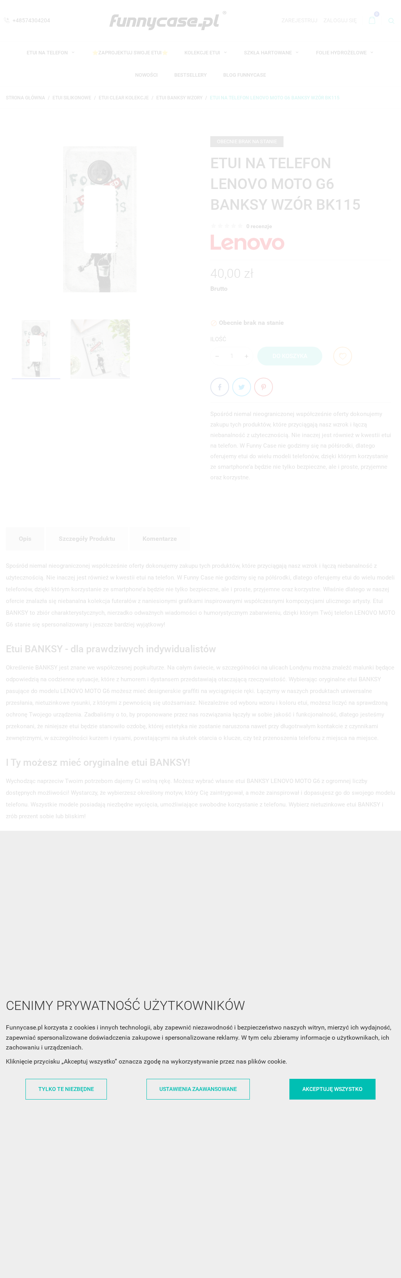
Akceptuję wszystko (332, 1089)
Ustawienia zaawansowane (198, 1089)
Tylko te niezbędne (66, 1089)
